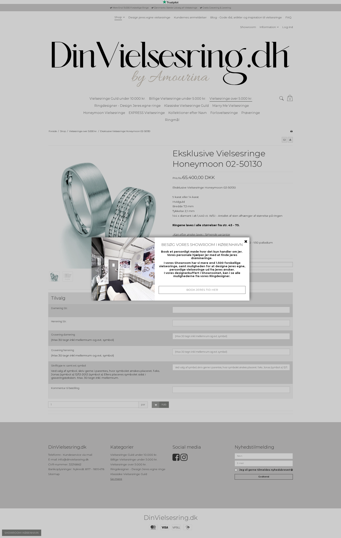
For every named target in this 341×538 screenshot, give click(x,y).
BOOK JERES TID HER (202, 289)
